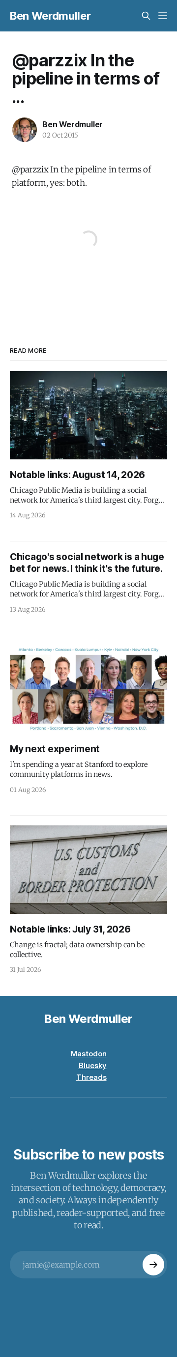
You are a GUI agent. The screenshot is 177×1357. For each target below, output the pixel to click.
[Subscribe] (153, 1264)
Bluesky (93, 1065)
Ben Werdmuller (50, 15)
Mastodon (89, 1053)
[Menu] (163, 16)
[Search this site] (146, 16)
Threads (91, 1077)
